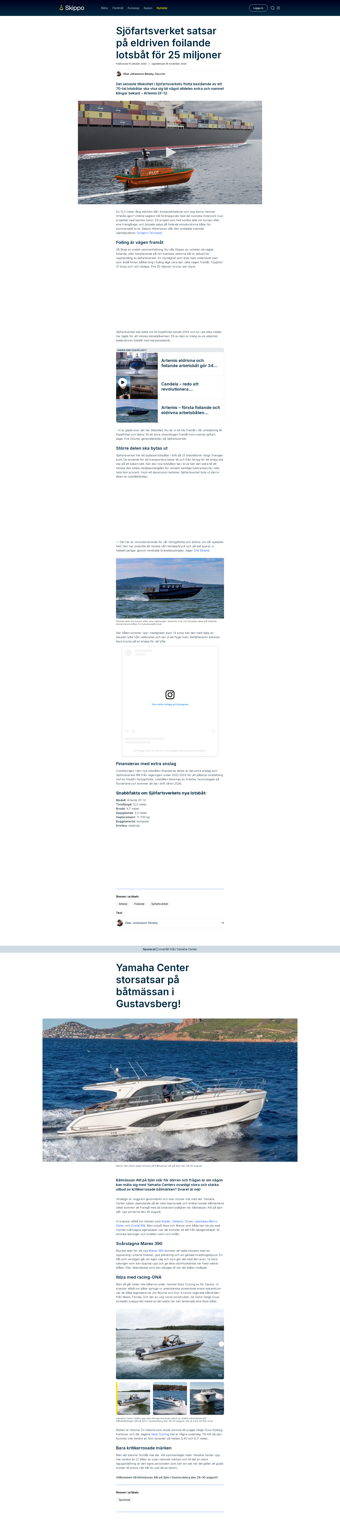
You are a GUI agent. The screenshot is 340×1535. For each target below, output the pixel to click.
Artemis (123, 903)
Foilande (139, 903)
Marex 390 (156, 1250)
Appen (148, 8)
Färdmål (117, 8)
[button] (170, 152)
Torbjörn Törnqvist (149, 233)
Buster (166, 1221)
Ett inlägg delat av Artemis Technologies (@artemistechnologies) (170, 750)
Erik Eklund (201, 550)
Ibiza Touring (160, 1434)
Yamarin (177, 1221)
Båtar (104, 8)
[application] (170, 152)
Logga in (258, 8)
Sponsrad (124, 1499)
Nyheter (162, 8)
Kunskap (133, 8)
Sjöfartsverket (159, 903)
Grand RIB (138, 1225)
